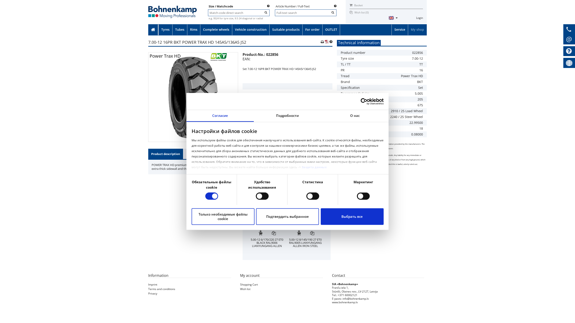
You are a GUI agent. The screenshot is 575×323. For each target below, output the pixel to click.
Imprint (152, 284)
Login (419, 18)
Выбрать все (352, 216)
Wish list (245, 289)
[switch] (262, 196)
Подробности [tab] (287, 115)
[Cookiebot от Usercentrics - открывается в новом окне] (364, 101)
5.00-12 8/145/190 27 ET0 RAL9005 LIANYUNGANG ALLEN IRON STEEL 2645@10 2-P (267, 244)
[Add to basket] (260, 233)
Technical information (359, 42)
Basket (358, 5)
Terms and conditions (161, 289)
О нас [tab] (355, 115)
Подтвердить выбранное (287, 216)
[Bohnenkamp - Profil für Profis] (172, 7)
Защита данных (314, 167)
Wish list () (361, 12)
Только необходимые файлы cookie (223, 216)
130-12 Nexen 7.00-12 (306, 240)
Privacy (152, 293)
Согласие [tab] (220, 115)
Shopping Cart (249, 284)
